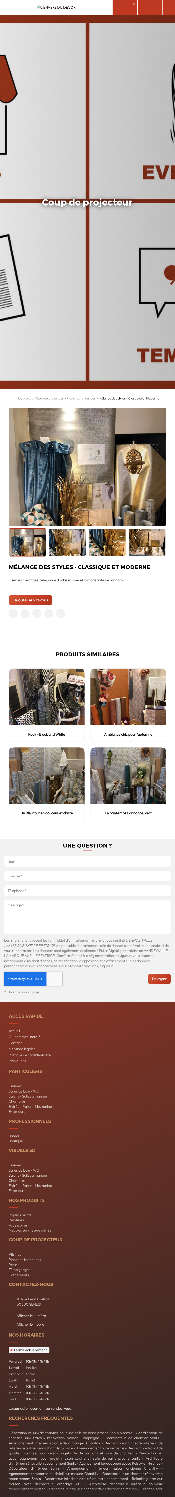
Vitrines (15, 1254)
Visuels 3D (22, 1150)
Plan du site (18, 1061)
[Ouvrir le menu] (168, 7)
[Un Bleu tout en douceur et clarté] (47, 775)
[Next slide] (160, 466)
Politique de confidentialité (30, 1055)
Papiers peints (20, 1215)
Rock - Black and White (46, 734)
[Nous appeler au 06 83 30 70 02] (156, 7)
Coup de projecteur (50, 398)
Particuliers (25, 1071)
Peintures (16, 1220)
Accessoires (18, 1225)
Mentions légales (22, 1048)
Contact (15, 1043)
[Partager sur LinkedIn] (48, 613)
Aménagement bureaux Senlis (100, 1448)
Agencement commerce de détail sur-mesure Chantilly (53, 1473)
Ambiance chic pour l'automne (128, 734)
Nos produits (27, 1200)
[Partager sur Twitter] (25, 613)
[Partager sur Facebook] (13, 613)
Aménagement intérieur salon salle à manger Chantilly (54, 1443)
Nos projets (25, 398)
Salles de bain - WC (24, 1091)
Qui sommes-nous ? (24, 1036)
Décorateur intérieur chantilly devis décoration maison (93, 1489)
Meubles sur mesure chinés (30, 1230)
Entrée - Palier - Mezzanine (30, 1106)
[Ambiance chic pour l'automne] (128, 697)
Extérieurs (17, 1111)
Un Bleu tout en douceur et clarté (47, 813)
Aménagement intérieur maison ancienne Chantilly (112, 1468)
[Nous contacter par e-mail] (143, 7)
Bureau (14, 1136)
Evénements (19, 1275)
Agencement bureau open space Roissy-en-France (119, 1463)
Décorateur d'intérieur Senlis (34, 1468)
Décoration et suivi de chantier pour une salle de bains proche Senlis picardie (70, 1432)
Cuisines (15, 1086)
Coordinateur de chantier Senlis (132, 1437)
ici (112, 966)
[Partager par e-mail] (60, 613)
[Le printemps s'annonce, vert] (128, 775)
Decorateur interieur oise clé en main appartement (86, 1478)
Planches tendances (81, 398)
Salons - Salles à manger (28, 1096)
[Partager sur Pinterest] (36, 613)
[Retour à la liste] (11, 399)
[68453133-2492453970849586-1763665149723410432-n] (87, 467)
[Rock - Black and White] (47, 697)
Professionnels (30, 1121)
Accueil (14, 1030)
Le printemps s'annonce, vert (128, 813)
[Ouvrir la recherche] (118, 7)
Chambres (17, 1101)
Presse (14, 1264)
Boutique (16, 1141)
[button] (76, 523)
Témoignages (19, 1269)
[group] (27, 542)
